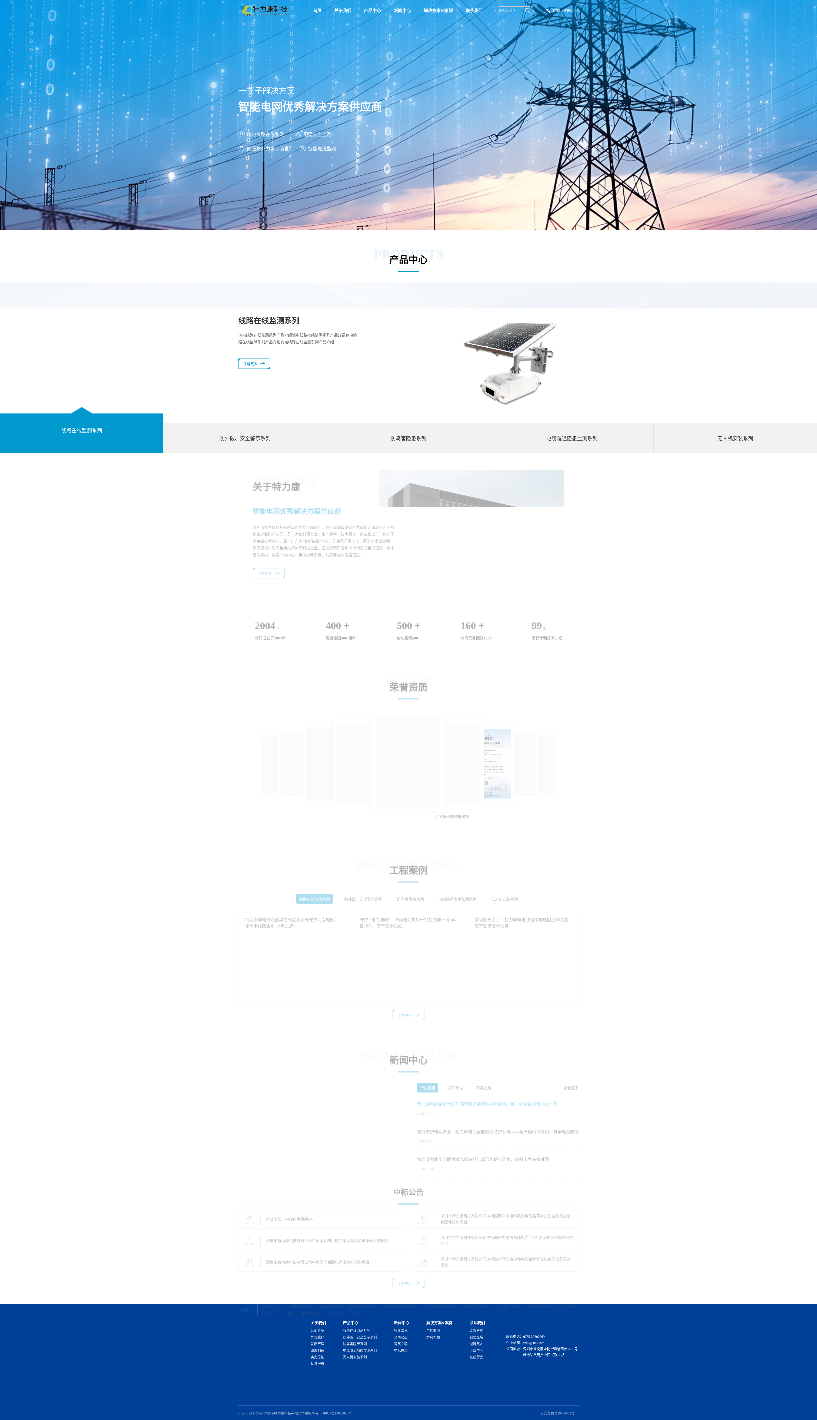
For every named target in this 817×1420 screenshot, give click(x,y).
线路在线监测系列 (356, 1331)
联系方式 (476, 1331)
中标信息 (401, 1350)
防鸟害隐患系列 (355, 1344)
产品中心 (372, 10)
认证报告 (317, 1363)
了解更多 (250, 371)
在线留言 (476, 1357)
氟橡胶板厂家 (311, 1298)
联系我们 (474, 10)
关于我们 (342, 10)
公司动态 (401, 1337)
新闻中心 (402, 10)
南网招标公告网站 (332, 1292)
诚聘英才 (476, 1344)
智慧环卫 (291, 1298)
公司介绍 (317, 1331)
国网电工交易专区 (303, 1292)
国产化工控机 (271, 1298)
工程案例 (433, 1331)
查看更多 (571, 1074)
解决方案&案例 (438, 10)
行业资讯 (401, 1331)
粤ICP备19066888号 (337, 1413)
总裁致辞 (317, 1337)
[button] (576, 745)
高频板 (518, 1292)
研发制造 (317, 1350)
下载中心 (476, 1350)
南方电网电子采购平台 (364, 1292)
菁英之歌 (401, 1344)
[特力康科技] (264, 10)
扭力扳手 (354, 1298)
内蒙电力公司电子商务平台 (437, 1292)
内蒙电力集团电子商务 (399, 1292)
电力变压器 (500, 1292)
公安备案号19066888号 (557, 1413)
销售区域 (476, 1337)
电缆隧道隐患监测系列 (360, 1350)
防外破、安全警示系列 (360, 1337)
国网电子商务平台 (274, 1292)
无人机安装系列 (355, 1357)
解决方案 (433, 1337)
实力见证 (317, 1357)
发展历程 (317, 1344)
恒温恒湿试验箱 (538, 1292)
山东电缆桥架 (334, 1298)
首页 (317, 10)
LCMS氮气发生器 (565, 1292)
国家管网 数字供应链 (474, 1292)
